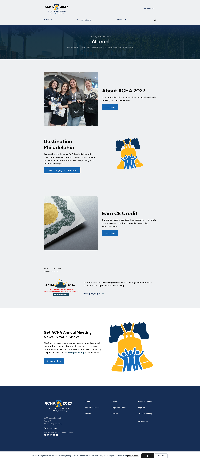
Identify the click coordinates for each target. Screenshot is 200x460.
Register (141, 407)
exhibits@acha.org (74, 352)
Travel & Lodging (145, 413)
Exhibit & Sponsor (145, 401)
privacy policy (133, 456)
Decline (161, 456)
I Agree (148, 456)
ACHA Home (149, 8)
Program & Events (84, 20)
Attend (46, 19)
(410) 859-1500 (50, 428)
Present (120, 19)
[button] (50, 20)
